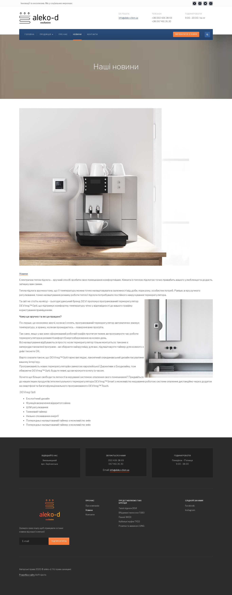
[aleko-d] (38, 18)
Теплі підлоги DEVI (128, 508)
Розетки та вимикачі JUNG (131, 526)
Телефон (157, 14)
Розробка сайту (27, 575)
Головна (29, 34)
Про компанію (92, 505)
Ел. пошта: (124, 14)
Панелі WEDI (125, 517)
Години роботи (193, 14)
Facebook (190, 505)
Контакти (92, 34)
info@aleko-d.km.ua (128, 18)
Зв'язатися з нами (186, 34)
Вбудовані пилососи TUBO (132, 512)
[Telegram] (205, 3)
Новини (77, 34)
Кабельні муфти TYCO (129, 521)
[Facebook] (194, 3)
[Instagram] (200, 3)
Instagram (190, 510)
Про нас (63, 34)
